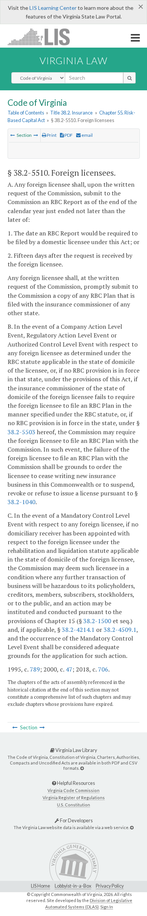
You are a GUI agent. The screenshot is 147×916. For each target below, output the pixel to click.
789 (35, 669)
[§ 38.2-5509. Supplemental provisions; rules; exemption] (12, 135)
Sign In (106, 906)
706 (103, 669)
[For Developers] (131, 827)
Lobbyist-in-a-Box (73, 886)
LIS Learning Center (53, 8)
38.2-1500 (97, 621)
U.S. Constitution (73, 804)
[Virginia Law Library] (82, 768)
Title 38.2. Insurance (71, 113)
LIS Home (40, 886)
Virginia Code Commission (73, 790)
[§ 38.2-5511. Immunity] (36, 135)
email (87, 135)
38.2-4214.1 (78, 629)
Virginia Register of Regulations (74, 797)
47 (69, 669)
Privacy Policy (110, 886)
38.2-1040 (21, 502)
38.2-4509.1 (120, 629)
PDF (68, 135)
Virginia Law (73, 60)
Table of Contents (26, 113)
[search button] (129, 78)
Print (51, 135)
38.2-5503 (21, 432)
